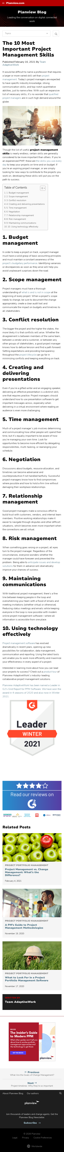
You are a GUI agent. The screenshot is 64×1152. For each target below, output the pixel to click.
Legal (14, 1137)
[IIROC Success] (17, 816)
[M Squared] (37, 816)
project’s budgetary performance (19, 263)
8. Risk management (16, 219)
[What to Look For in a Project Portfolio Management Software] (32, 955)
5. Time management (16, 207)
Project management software (18, 643)
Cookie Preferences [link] (43, 1137)
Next (32, 1084)
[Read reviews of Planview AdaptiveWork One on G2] (32, 795)
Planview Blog (32, 12)
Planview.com (15, 3)
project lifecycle (27, 354)
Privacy (25, 1137)
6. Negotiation (13, 211)
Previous (32, 1073)
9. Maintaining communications (21, 222)
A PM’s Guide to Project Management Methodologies (26, 924)
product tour (50, 671)
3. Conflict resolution (16, 200)
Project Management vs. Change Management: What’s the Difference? (26, 870)
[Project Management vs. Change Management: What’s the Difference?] (32, 847)
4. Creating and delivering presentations (25, 204)
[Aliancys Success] (47, 816)
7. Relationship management (20, 215)
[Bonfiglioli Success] (57, 816)
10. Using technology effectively (23, 226)
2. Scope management (17, 196)
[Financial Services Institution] (27, 816)
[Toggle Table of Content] (41, 188)
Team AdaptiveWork (20, 1002)
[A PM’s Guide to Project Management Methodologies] (32, 903)
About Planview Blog (12, 1093)
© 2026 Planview (32, 1133)
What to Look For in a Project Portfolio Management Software (26, 977)
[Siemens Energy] (7, 816)
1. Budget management (17, 192)
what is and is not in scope (36, 292)
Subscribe (32, 1123)
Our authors (33, 1093)
